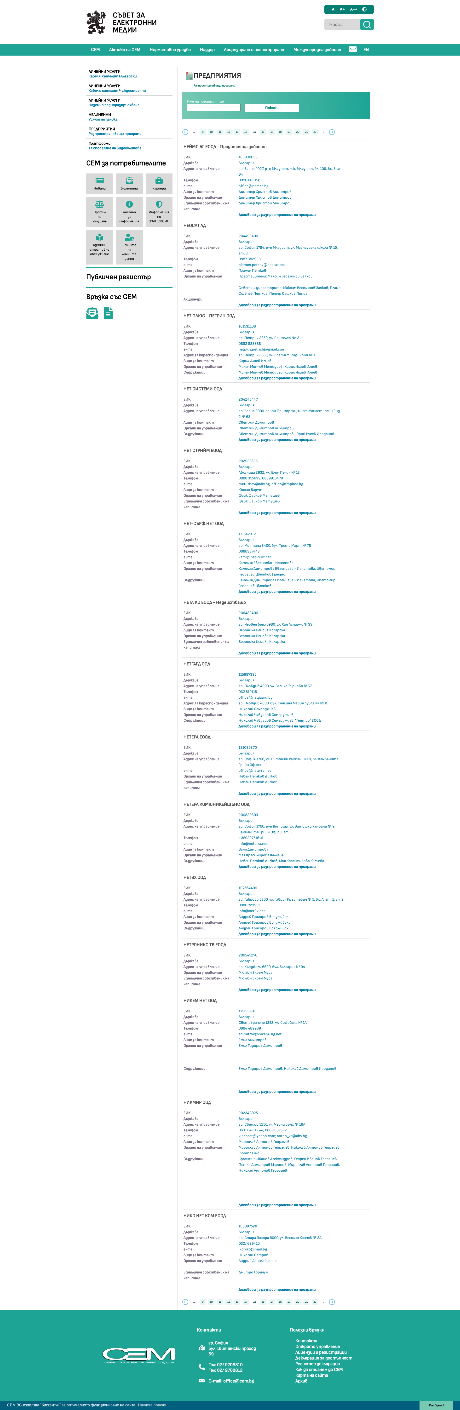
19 (289, 132)
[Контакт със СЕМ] (94, 316)
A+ (342, 9)
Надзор (207, 49)
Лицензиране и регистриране (254, 49)
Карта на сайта (311, 1375)
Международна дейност (318, 49)
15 (254, 132)
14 (245, 132)
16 (263, 132)
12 (228, 132)
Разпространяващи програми (214, 85)
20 (297, 132)
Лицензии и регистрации (321, 1352)
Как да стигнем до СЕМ (319, 1369)
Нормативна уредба (170, 49)
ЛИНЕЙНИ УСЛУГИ (113, 74)
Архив (301, 1381)
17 (271, 132)
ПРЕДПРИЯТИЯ (115, 131)
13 (237, 132)
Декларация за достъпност (323, 1358)
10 (211, 132)
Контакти (306, 1341)
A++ (353, 9)
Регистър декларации (317, 1364)
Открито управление (317, 1346)
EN (366, 49)
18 (280, 132)
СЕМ (95, 49)
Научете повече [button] (152, 1405)
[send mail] (353, 51)
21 (306, 132)
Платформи (115, 145)
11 (220, 132)
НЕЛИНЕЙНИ (103, 117)
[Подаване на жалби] (111, 316)
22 (314, 132)
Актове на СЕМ (124, 49)
